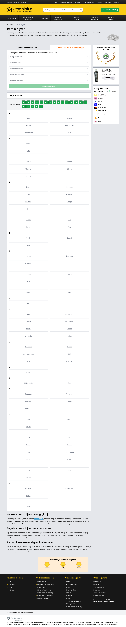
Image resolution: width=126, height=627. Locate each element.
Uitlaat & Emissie (43, 598)
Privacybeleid (70, 604)
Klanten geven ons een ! (101, 600)
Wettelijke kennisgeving (74, 606)
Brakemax (12, 584)
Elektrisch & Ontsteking (45, 593)
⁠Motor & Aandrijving (44, 590)
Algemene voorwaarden (74, 601)
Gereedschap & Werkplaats (46, 584)
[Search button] (81, 10)
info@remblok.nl (100, 595)
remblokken (38, 519)
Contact (116, 2)
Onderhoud (41, 587)
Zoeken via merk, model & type (70, 47)
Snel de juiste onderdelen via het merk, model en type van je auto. (33, 53)
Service (99, 2)
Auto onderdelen (66, 2)
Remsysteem (41, 582)
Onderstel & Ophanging (45, 595)
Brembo (11, 587)
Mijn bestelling (89, 2)
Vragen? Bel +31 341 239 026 (16, 2)
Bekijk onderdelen (49, 86)
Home (55, 2)
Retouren (78, 2)
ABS (10, 582)
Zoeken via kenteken (27, 47)
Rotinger (11, 590)
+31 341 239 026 (100, 593)
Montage (108, 2)
